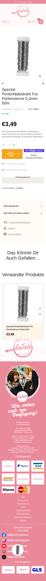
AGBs (23, 507)
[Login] (29, 21)
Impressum (23, 500)
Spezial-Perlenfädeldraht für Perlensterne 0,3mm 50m (19, 327)
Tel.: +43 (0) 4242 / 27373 (23, 2)
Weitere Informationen (16, 213)
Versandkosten (23, 514)
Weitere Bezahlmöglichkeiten (34, 156)
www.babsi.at (27, 442)
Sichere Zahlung (14, 234)
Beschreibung (11, 206)
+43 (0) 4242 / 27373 (26, 436)
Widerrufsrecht (23, 510)
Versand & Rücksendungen (19, 222)
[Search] (8, 21)
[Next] (43, 83)
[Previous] (3, 83)
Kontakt (23, 520)
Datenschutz (23, 504)
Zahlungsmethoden (23, 517)
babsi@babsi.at (26, 440)
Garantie (11, 228)
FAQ (23, 497)
